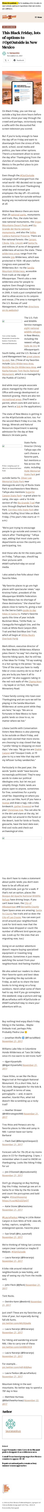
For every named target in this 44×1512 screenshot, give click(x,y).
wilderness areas (11, 253)
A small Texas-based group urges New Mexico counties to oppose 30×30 (21, 1457)
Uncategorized (9, 27)
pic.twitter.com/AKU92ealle (16, 1323)
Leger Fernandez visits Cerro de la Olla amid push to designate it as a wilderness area (21, 1451)
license (5, 802)
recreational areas (11, 399)
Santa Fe (32, 243)
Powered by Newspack (10, 1508)
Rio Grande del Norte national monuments (19, 229)
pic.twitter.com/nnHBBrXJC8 (17, 1347)
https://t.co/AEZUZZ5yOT (15, 1200)
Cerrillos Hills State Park (21, 509)
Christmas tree (15, 809)
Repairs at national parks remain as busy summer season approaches (19, 1464)
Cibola (5, 243)
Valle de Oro (30, 345)
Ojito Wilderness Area (21, 363)
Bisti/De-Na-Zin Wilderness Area (19, 367)
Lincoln (19, 243)
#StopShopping (18, 1197)
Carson (32, 239)
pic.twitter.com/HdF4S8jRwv (17, 1367)
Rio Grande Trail (26, 502)
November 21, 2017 (12, 1041)
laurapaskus (15, 53)
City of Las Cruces (11, 917)
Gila (12, 243)
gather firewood (22, 806)
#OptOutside (27, 175)
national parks (18, 214)
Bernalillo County (29, 906)
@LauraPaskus (9, 1217)
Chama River (35, 681)
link (18, 406)
